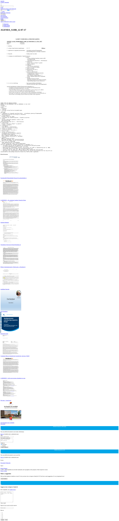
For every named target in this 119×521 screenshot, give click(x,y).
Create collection (4, 447)
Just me (4, 445)
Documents (3, 463)
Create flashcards (12, 8)
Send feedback (4, 478)
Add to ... (3, 20)
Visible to (3, 443)
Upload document (5, 8)
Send (6, 519)
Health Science (6, 25)
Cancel (2, 519)
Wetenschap (6, 24)
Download (3, 424)
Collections (7, 12)
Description (5, 438)
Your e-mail (3, 503)
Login (2, 7)
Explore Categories (5, 2)
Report (2, 468)
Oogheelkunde (6, 26)
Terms (5, 471)
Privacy (2, 471)
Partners (5, 468)
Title (1, 435)
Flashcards (3, 12)
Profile (2, 19)
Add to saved (12, 21)
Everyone (4, 444)
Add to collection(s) (5, 21)
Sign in (2, 434)
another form (12, 489)
